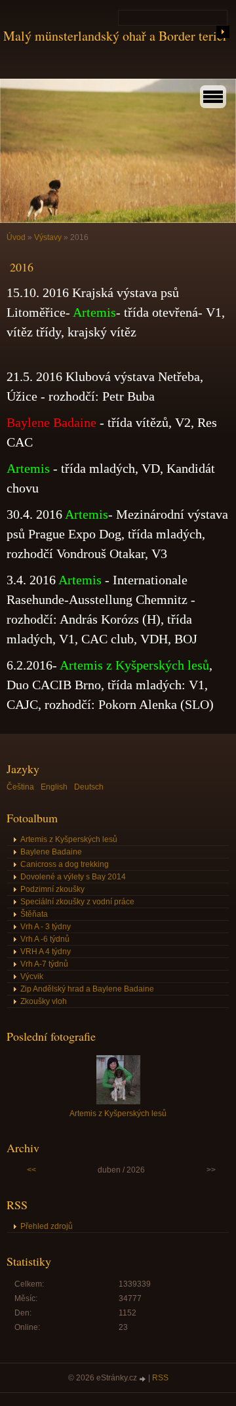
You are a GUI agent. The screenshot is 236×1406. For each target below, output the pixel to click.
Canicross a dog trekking (64, 864)
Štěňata (34, 914)
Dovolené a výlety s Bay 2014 (73, 876)
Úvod (16, 237)
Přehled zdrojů (46, 1226)
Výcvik (31, 976)
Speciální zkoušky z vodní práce (77, 901)
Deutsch (89, 787)
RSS (160, 1377)
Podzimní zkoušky (52, 889)
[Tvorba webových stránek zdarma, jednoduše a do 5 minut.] (143, 1379)
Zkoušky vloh (43, 1001)
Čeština (20, 787)
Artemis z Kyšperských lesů (68, 839)
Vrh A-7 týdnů (44, 964)
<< (31, 1170)
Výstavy (49, 237)
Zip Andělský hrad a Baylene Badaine (87, 989)
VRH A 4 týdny (45, 951)
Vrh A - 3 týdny (45, 926)
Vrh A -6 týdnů (44, 939)
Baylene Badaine (51, 851)
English (54, 787)
